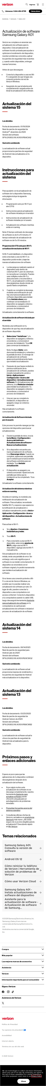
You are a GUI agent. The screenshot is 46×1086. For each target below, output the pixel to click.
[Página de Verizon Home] (7, 4)
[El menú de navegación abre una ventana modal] (43, 4)
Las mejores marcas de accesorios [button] (17, 961)
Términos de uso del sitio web (13, 1046)
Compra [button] (5, 949)
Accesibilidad (7, 1035)
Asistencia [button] (6, 967)
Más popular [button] (7, 955)
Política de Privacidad (10, 1024)
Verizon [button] (5, 974)
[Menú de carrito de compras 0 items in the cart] (37, 4)
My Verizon (12, 826)
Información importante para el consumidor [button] (20, 980)
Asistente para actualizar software (17, 795)
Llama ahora (35, 11)
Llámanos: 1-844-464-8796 (15, 11)
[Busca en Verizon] (26, 4)
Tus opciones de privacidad (12, 1030)
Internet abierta (8, 1041)
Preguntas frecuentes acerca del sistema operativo (19, 809)
